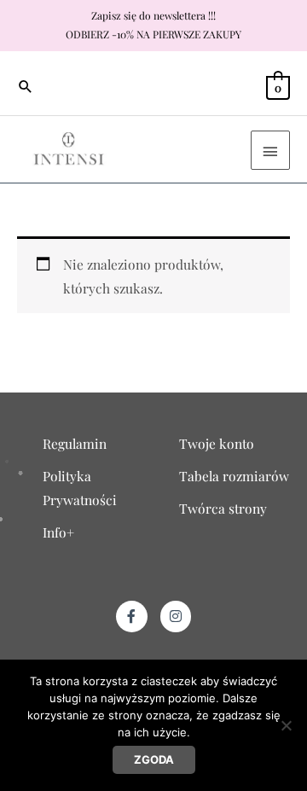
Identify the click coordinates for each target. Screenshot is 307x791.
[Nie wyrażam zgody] (285, 725)
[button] (25, 86)
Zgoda (154, 759)
